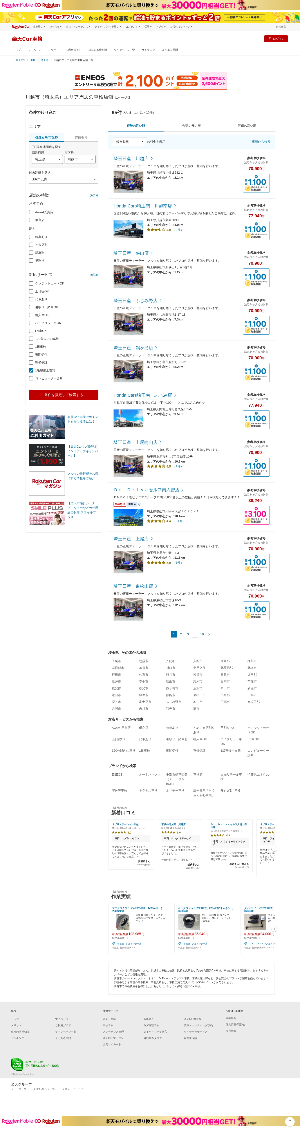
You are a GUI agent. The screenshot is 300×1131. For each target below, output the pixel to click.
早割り (39, 260)
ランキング (148, 50)
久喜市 (143, 674)
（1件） (178, 466)
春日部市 (118, 668)
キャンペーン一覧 (124, 50)
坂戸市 (116, 681)
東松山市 (199, 695)
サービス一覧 (19, 1089)
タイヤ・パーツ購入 (155, 1031)
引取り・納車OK (46, 307)
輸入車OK (42, 315)
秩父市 (143, 688)
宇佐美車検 (119, 790)
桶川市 (252, 661)
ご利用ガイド (73, 50)
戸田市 (225, 688)
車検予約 (108, 1025)
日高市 (252, 695)
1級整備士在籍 (45, 370)
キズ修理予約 (151, 1025)
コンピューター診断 (49, 378)
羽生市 (143, 695)
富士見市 (145, 702)
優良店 (39, 220)
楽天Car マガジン (113, 1038)
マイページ (34, 50)
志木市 (197, 681)
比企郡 (225, 695)
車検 (33, 60)
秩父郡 (116, 688)
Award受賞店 (44, 212)
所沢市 (197, 688)
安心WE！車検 (230, 790)
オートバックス (150, 774)
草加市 (252, 681)
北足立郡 (199, 668)
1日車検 (40, 346)
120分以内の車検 (47, 338)
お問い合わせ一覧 (44, 1089)
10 (202, 634)
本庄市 (197, 702)
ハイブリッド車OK (48, 323)
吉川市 (143, 708)
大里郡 (225, 661)
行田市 (116, 674)
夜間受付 (41, 354)
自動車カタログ (152, 1038)
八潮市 (116, 708)
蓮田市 (116, 695)
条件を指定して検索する (63, 395)
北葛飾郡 (226, 668)
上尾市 (116, 661)
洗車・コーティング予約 (198, 1025)
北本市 (252, 668)
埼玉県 (45, 60)
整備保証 (41, 362)
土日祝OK (42, 291)
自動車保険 (190, 1038)
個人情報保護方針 (236, 1024)
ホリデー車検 (175, 790)
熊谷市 (170, 674)
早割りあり (228, 727)
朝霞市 (143, 661)
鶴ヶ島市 (172, 688)
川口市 (170, 668)
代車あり (41, 299)
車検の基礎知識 (98, 50)
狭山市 (170, 681)
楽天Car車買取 (192, 1019)
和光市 (170, 708)
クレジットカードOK (49, 283)
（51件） (179, 521)
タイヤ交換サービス (196, 1031)
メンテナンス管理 (113, 1031)
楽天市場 (281, 26)
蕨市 (196, 708)
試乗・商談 (109, 1019)
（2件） (178, 230)
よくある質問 (170, 50)
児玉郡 (252, 674)
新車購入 (148, 1019)
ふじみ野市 (173, 702)
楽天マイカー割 (112, 1044)
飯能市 (170, 695)
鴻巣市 (197, 674)
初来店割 (41, 245)
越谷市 (225, 674)
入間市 (197, 661)
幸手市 (143, 681)
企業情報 (231, 1018)
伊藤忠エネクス (258, 774)
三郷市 (225, 702)
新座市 (252, 688)
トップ (17, 50)
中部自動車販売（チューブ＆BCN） (177, 779)
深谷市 (116, 702)
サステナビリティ (72, 1089)
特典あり (41, 237)
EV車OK (41, 331)
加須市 (143, 668)
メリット (53, 50)
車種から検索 (261, 141)
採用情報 (231, 1030)
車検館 (197, 774)
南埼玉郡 (254, 702)
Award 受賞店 (121, 727)
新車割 (39, 252)
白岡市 (225, 681)
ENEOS (117, 774)
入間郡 (170, 661)
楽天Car (20, 60)
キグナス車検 (148, 790)
